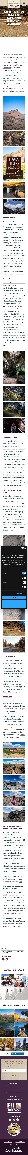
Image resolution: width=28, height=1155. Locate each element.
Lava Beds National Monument (14, 283)
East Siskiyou (7, 57)
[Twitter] (17, 1119)
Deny (14, 606)
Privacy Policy (8, 1142)
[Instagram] (13, 1119)
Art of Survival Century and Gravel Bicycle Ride (13, 827)
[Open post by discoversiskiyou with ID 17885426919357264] (7, 1044)
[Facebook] (10, 1119)
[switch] (24, 578)
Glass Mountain (9, 657)
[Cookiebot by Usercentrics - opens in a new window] (20, 548)
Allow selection (14, 601)
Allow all (14, 597)
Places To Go (18, 1086)
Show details (20, 593)
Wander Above (9, 1092)
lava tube (11, 951)
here (20, 882)
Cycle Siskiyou (19, 1092)
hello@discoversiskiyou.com (14, 1099)
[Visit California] (14, 1150)
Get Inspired (14, 1088)
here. (19, 926)
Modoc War (7, 697)
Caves (3, 950)
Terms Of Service (20, 1142)
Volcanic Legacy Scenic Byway (12, 491)
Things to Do (9, 1086)
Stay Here (6, 1088)
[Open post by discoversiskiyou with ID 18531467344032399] (7, 1016)
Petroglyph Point (10, 437)
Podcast (21, 1088)
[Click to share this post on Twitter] (6, 959)
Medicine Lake (8, 314)
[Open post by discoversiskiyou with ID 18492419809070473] (7, 1030)
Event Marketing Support (14, 1090)
